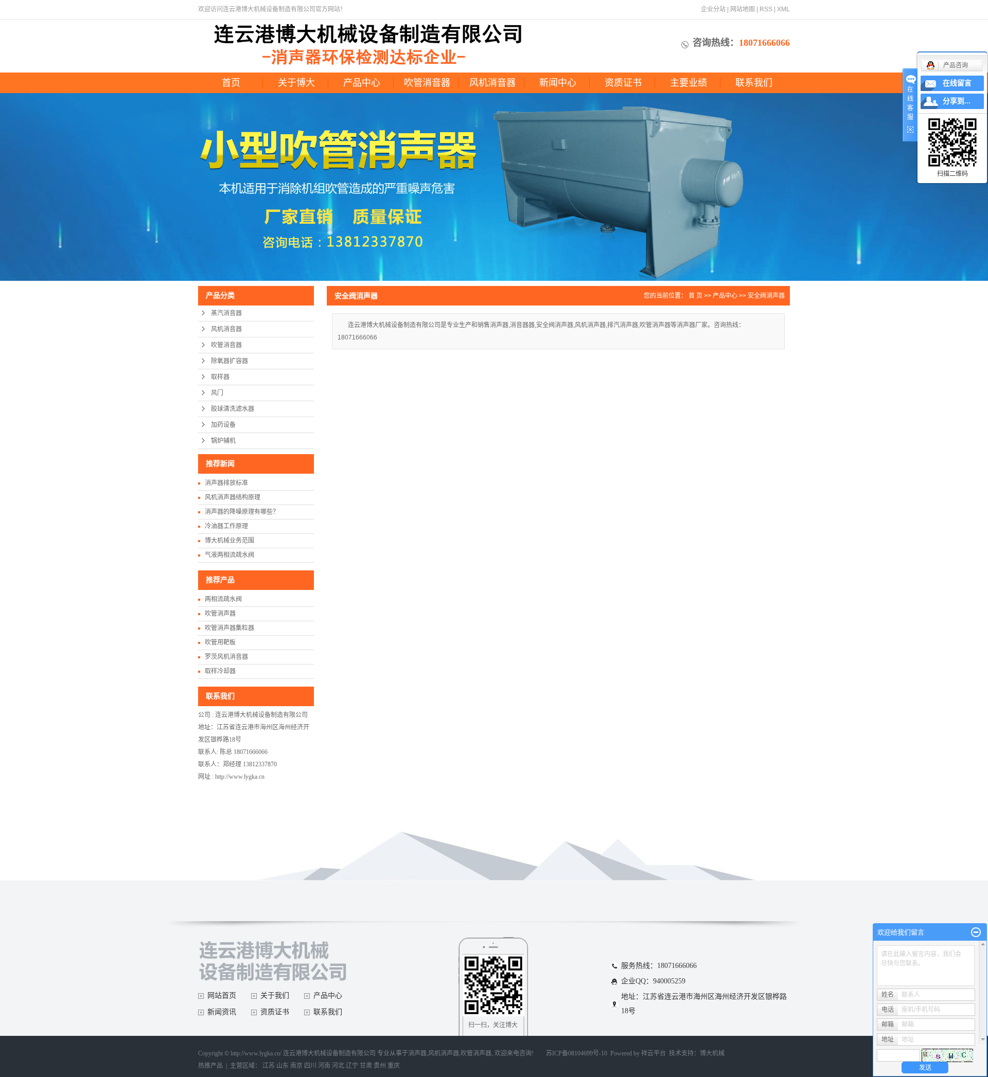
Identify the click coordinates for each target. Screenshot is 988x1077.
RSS (766, 9)
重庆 (393, 1065)
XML (783, 9)
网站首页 (221, 995)
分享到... (957, 101)
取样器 (220, 377)
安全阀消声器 (766, 295)
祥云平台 (653, 1053)
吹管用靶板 (220, 642)
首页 (231, 83)
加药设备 (223, 424)
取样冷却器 (220, 671)
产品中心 (361, 83)
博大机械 (712, 1053)
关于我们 (274, 995)
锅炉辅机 (223, 440)
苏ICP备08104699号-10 (576, 1053)
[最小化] (976, 932)
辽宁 (352, 1065)
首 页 (695, 295)
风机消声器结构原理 (232, 497)
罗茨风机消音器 (226, 656)
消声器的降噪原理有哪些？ (242, 511)
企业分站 (713, 9)
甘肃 (366, 1065)
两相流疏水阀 (223, 599)
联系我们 (753, 83)
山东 (282, 1065)
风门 (217, 393)
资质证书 (623, 83)
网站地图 (742, 9)
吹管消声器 (220, 613)
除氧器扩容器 (229, 361)
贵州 (380, 1065)
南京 (296, 1065)
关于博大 (296, 83)
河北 (338, 1065)
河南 (324, 1065)
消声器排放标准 (226, 483)
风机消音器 (492, 83)
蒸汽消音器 (226, 313)
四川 (310, 1065)
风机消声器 (443, 1053)
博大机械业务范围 (229, 540)
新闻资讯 (221, 1012)
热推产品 (210, 1065)
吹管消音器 (427, 83)
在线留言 (957, 83)
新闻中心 (557, 83)
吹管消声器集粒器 (229, 628)
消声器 (417, 1053)
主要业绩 (688, 83)
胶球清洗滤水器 (232, 408)
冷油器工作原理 (226, 526)
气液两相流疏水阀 (229, 555)
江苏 (268, 1065)
